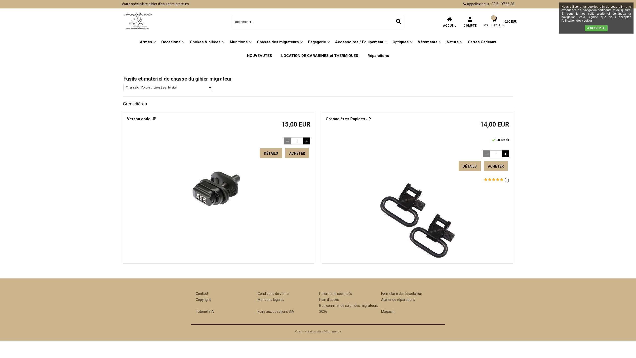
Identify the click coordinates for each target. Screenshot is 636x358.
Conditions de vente (273, 294)
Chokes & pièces (205, 42)
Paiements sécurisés (335, 294)
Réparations (378, 55)
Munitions (239, 42)
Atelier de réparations (398, 300)
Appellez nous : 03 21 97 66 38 (490, 4)
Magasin (388, 311)
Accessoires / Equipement (359, 42)
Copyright (203, 300)
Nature (453, 42)
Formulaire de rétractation (401, 294)
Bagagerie (317, 42)
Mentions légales (271, 300)
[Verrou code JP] (218, 212)
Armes (146, 42)
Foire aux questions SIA (276, 311)
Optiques (401, 42)
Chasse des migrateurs (278, 42)
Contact (202, 294)
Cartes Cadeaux (482, 42)
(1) (507, 180)
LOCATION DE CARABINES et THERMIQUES (319, 55)
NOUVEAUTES (259, 55)
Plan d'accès (329, 300)
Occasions (171, 42)
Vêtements (427, 42)
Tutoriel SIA (205, 311)
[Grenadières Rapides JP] (417, 256)
